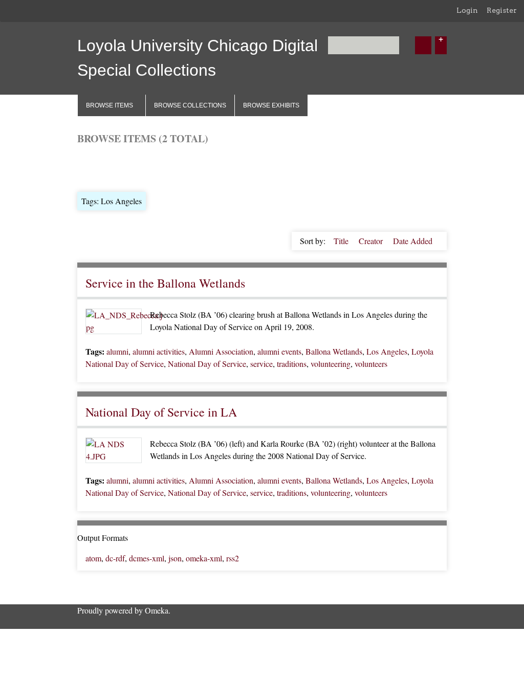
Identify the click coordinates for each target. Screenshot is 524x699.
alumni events (279, 351)
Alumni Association (221, 351)
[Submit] (423, 45)
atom (93, 558)
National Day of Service (207, 363)
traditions (292, 363)
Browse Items (109, 105)
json (175, 558)
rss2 (232, 558)
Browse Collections (190, 105)
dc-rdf (115, 558)
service (261, 363)
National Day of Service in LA (161, 412)
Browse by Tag (146, 167)
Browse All (95, 167)
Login (467, 10)
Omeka (156, 610)
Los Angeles (386, 351)
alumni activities (159, 351)
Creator (372, 240)
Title (342, 240)
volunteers (371, 363)
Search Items (200, 167)
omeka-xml (204, 558)
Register (502, 10)
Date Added (412, 240)
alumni (117, 351)
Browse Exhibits (271, 105)
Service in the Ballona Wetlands (165, 283)
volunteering (331, 363)
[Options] (441, 45)
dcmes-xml (146, 558)
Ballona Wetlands (333, 351)
